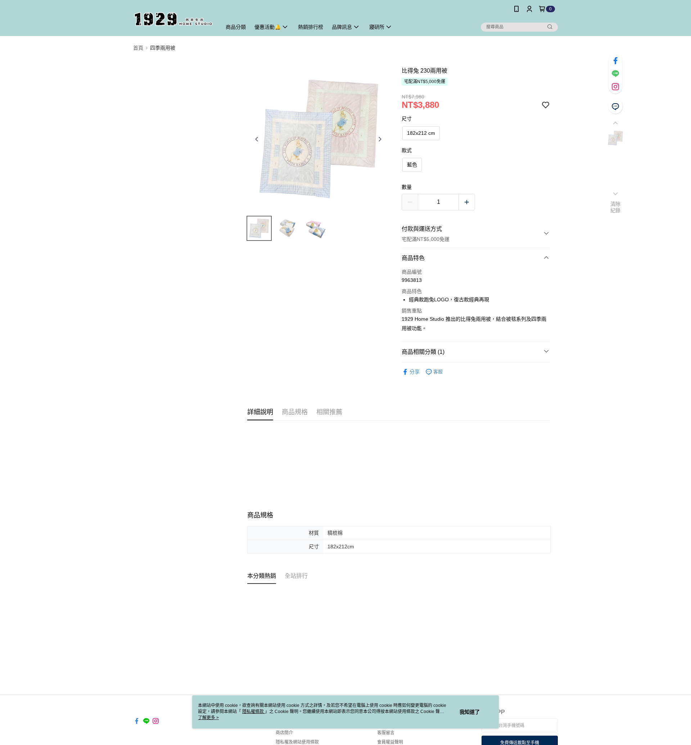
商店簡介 (284, 732)
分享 (415, 372)
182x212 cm (421, 133)
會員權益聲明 (390, 742)
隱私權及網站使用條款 (297, 742)
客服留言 (385, 732)
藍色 (412, 165)
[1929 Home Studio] (173, 19)
